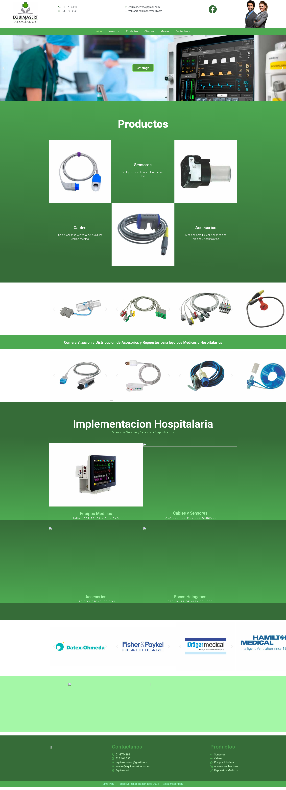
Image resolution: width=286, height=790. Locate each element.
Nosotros (113, 31)
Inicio (98, 31)
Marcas (165, 31)
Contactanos (127, 747)
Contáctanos (183, 31)
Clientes (149, 31)
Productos (132, 31)
